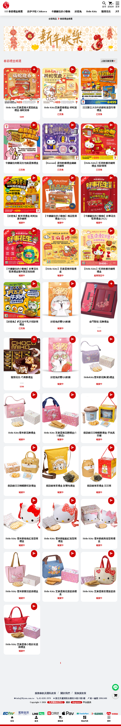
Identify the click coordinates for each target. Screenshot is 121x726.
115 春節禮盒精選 (13, 11)
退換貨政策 (80, 693)
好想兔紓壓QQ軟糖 (60, 321)
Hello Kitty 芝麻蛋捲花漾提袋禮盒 (60, 592)
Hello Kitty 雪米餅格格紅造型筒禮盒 (22, 539)
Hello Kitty (91, 11)
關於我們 (65, 693)
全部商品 (53, 19)
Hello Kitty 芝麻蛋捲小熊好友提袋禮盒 (22, 645)
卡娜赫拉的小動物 (60, 11)
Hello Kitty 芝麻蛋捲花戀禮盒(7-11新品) (60, 434)
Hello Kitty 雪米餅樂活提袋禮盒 (22, 591)
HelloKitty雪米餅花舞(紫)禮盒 (99, 377)
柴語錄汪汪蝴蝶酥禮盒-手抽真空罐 (99, 434)
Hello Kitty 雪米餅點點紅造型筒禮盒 (60, 539)
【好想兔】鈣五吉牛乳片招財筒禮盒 (21, 323)
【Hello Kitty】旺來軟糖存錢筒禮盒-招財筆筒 (99, 164)
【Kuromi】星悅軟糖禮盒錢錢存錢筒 (60, 164)
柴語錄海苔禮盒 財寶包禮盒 (60, 485)
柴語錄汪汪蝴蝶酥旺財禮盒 (22, 485)
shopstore (76, 702)
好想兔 (78, 11)
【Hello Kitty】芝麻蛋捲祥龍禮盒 (60, 270)
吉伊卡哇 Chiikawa (37, 11)
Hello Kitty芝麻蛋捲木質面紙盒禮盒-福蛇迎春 (22, 108)
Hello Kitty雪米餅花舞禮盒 (22, 432)
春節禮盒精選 (66, 19)
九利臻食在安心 (56, 702)
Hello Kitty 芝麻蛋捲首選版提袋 (99, 591)
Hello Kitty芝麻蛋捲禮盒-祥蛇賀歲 (60, 108)
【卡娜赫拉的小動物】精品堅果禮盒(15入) (60, 217)
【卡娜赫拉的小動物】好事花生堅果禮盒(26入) (99, 217)
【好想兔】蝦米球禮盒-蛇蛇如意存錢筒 (22, 217)
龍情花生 (106, 11)
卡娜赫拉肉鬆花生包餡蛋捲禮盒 (21, 163)
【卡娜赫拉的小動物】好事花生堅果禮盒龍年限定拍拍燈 (21, 270)
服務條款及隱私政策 (45, 693)
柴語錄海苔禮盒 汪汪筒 (99, 485)
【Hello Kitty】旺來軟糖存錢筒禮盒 (99, 270)
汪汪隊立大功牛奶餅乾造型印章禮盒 (99, 108)
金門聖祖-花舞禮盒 (99, 321)
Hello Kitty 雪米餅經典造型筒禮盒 (99, 539)
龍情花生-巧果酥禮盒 (22, 377)
